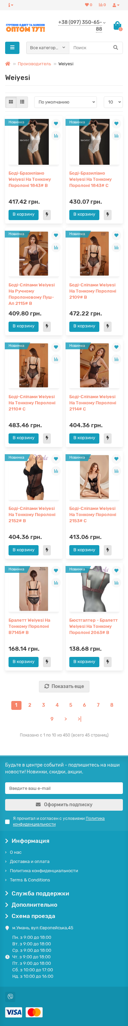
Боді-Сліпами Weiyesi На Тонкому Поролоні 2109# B (92, 291)
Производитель (34, 63)
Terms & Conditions (30, 879)
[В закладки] (56, 124)
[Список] (22, 102)
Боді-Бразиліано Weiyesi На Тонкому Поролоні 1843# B (30, 179)
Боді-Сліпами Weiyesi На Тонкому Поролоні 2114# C (92, 402)
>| (79, 719)
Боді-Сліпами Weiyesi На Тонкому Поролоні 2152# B (32, 514)
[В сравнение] (56, 135)
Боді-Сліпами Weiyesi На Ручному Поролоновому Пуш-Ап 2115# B (32, 294)
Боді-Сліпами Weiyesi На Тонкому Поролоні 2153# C (92, 514)
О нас (16, 852)
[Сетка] (11, 102)
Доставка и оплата (29, 861)
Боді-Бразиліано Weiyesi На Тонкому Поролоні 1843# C (90, 179)
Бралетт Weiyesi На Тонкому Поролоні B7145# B (29, 626)
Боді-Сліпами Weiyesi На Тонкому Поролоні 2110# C (32, 402)
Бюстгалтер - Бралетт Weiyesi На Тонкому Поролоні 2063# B (93, 626)
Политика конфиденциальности (44, 870)
